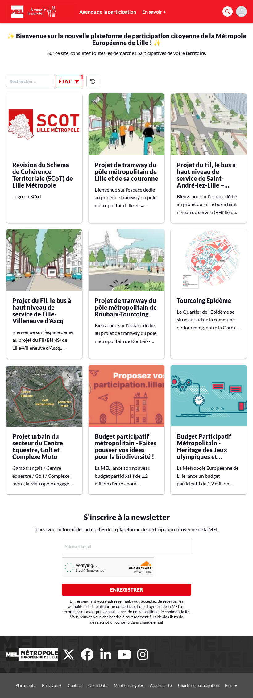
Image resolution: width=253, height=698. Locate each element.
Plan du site (25, 685)
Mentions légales (129, 685)
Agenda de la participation (107, 11)
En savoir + (154, 11)
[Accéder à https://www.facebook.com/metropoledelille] (87, 654)
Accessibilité (161, 685)
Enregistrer (126, 590)
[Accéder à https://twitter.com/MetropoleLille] (69, 654)
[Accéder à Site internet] (32, 654)
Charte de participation (198, 685)
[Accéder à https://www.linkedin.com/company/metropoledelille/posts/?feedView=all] (106, 654)
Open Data (98, 685)
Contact (75, 685)
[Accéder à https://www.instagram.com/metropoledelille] (143, 654)
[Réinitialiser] (92, 81)
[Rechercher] (227, 11)
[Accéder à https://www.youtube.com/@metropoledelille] (124, 654)
